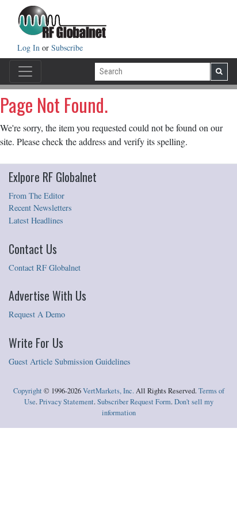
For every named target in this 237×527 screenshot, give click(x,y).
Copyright (27, 391)
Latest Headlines (36, 220)
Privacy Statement (66, 402)
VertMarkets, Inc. (108, 391)
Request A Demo (37, 314)
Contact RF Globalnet (45, 267)
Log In (29, 47)
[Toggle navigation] (25, 71)
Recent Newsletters (40, 207)
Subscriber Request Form (134, 402)
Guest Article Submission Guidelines (70, 361)
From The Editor (36, 195)
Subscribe (67, 47)
